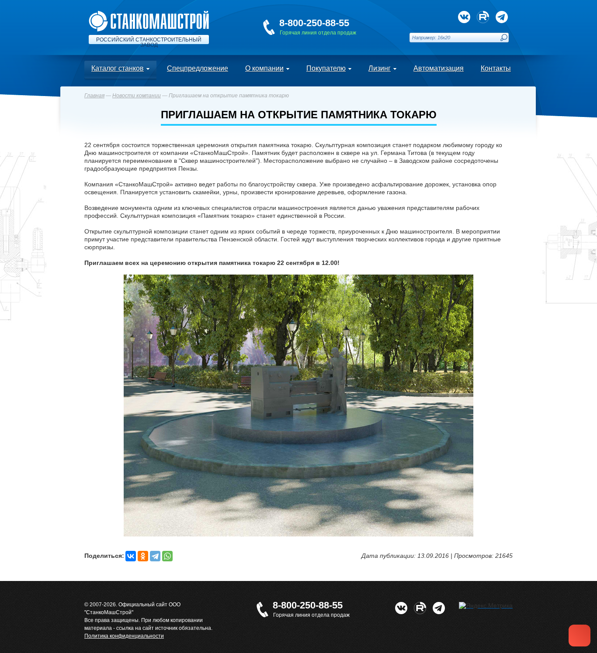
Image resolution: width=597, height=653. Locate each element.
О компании (264, 68)
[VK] (464, 17)
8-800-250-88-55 (314, 22)
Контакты (496, 68)
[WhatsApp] (167, 556)
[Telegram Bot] (502, 17)
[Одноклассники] (143, 556)
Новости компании (136, 96)
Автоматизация (438, 68)
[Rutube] (483, 17)
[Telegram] (155, 556)
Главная (94, 96)
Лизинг (379, 68)
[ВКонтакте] (130, 556)
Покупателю (326, 68)
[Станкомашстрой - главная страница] (148, 14)
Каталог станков (117, 68)
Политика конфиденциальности (124, 636)
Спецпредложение (197, 68)
